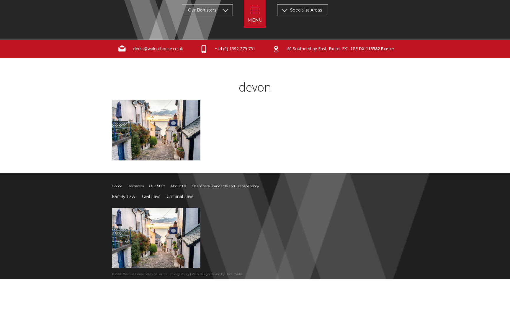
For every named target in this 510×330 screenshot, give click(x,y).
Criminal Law (179, 196)
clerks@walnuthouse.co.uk (157, 48)
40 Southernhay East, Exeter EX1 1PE (340, 48)
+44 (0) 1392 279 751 (234, 48)
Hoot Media (234, 274)
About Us (178, 186)
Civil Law (151, 196)
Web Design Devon (206, 274)
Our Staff (157, 186)
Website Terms (156, 274)
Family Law (123, 196)
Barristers (136, 186)
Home (117, 186)
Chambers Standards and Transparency (225, 186)
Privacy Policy (179, 274)
